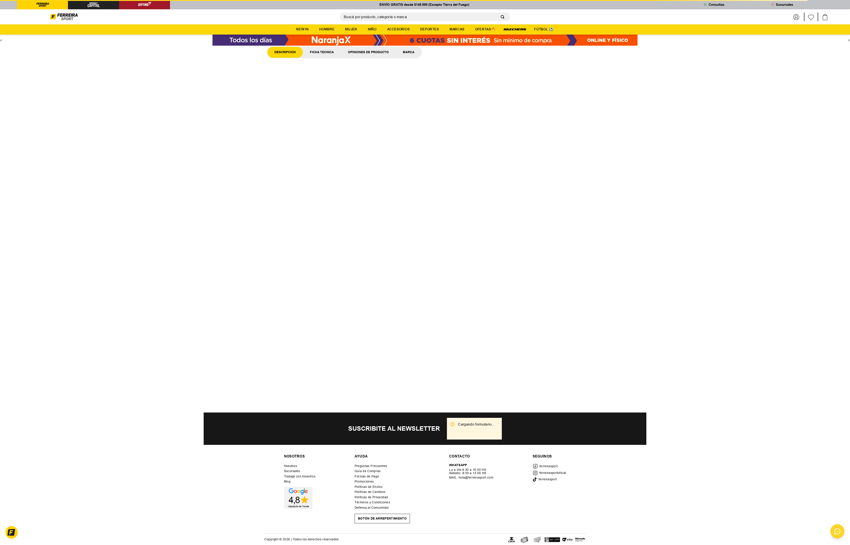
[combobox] (425, 17)
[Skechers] (515, 29)
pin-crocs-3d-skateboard (73, 45)
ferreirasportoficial (552, 473)
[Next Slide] (849, 36)
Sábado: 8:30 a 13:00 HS (467, 473)
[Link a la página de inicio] (47, 45)
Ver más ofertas (425, 142)
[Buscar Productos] (503, 17)
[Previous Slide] (1, 36)
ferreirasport (548, 466)
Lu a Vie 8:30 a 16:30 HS (467, 470)
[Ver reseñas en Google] (299, 498)
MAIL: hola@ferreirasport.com (471, 477)
